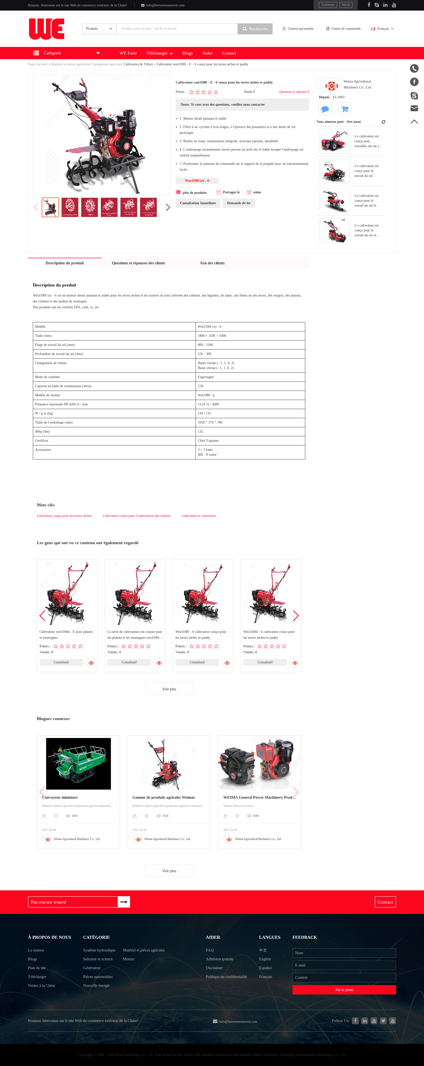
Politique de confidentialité (226, 977)
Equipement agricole (106, 64)
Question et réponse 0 (294, 92)
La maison (36, 950)
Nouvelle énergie (96, 985)
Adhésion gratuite (219, 959)
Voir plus (169, 689)
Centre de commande (346, 28)
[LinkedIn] (385, 5)
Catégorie (96, 937)
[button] (295, 615)
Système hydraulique (99, 950)
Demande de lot (239, 203)
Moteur (128, 959)
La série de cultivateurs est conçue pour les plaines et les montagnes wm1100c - (134, 635)
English (265, 959)
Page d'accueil (38, 64)
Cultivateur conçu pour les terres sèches (64, 516)
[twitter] (383, 1020)
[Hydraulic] (374, 1020)
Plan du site (37, 968)
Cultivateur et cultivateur (199, 516)
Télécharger (157, 53)
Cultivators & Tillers (138, 64)
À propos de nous (49, 937)
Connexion (328, 4)
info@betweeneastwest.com (165, 5)
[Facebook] (369, 5)
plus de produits (195, 193)
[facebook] (355, 1020)
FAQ (210, 950)
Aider (207, 53)
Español (265, 968)
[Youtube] (394, 5)
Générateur (91, 968)
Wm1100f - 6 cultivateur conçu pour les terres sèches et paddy (200, 635)
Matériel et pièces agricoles (70, 64)
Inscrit (346, 4)
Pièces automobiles (98, 977)
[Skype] (377, 5)
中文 (263, 950)
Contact (229, 53)
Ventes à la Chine (41, 985)
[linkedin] (364, 1020)
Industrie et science (98, 959)
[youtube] (392, 1020)
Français (383, 28)
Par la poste (344, 990)
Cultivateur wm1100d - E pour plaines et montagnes (66, 635)
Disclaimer (214, 968)
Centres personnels (301, 28)
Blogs (187, 53)
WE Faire (128, 53)
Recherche (258, 28)
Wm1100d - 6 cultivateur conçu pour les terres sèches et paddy (269, 635)
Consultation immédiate (198, 203)
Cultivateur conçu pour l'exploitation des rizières (136, 516)
